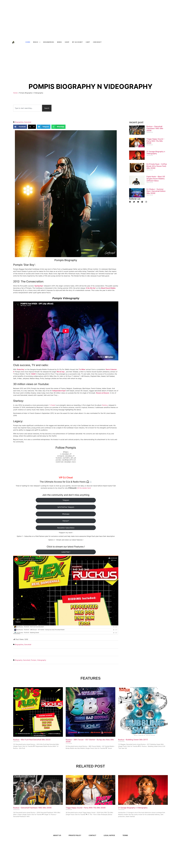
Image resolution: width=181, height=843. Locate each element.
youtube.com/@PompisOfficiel (66, 460)
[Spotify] (142, 202)
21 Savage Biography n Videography (155, 153)
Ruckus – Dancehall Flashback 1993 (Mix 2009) (154, 128)
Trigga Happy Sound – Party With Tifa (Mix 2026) (155, 141)
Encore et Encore (102, 393)
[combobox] (27, 108)
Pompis (33, 660)
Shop (67, 42)
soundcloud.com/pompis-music (66, 462)
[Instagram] (132, 42)
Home (28, 42)
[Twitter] (134, 202)
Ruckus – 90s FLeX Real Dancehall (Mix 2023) (32, 740)
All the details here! (84, 488)
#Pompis (65, 452)
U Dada (52, 405)
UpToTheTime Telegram (65, 507)
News (59, 42)
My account (77, 42)
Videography (41, 660)
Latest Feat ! (65, 552)
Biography (18, 660)
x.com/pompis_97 (65, 454)
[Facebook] (130, 202)
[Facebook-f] (135, 42)
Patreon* (66, 521)
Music (35, 42)
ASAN (33, 374)
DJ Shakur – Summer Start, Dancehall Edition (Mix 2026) (156, 191)
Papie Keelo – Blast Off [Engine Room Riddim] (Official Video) (155, 179)
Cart (88, 42)
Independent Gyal (58, 391)
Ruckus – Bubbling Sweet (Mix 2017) (133, 740)
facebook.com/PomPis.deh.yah (66, 458)
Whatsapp (65, 514)
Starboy (105, 405)
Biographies (48, 42)
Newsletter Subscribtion (65, 528)
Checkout (97, 42)
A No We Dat (90, 288)
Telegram (66, 500)
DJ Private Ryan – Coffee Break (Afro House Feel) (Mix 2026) (156, 166)
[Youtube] (128, 42)
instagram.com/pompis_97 (65, 456)
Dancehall (27, 122)
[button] (20, 127)
